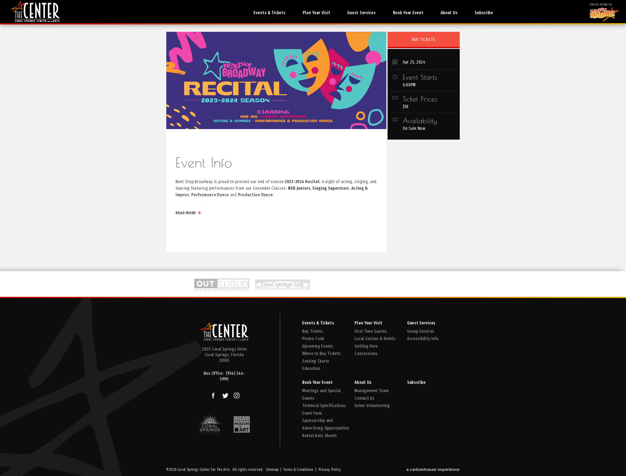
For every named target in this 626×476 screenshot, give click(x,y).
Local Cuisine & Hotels (375, 338)
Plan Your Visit (316, 12)
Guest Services (361, 12)
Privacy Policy (329, 469)
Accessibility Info (423, 338)
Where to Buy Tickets (321, 353)
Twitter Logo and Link (224, 394)
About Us (449, 12)
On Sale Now (414, 128)
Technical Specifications (324, 405)
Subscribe (484, 12)
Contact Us (364, 398)
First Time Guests (371, 331)
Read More (186, 212)
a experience (433, 469)
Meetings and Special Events (321, 394)
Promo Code (313, 338)
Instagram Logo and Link (235, 394)
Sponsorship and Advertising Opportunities (325, 424)
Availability (420, 121)
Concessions (366, 353)
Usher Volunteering (372, 405)
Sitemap (272, 469)
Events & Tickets (270, 12)
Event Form (312, 413)
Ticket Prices (420, 99)
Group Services (421, 331)
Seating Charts (315, 361)
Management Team (372, 390)
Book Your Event (408, 12)
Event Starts (420, 77)
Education (311, 368)
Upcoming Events (317, 346)
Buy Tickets (423, 39)
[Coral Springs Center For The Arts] (224, 333)
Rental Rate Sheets (319, 435)
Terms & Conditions (298, 469)
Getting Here (366, 346)
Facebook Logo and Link (212, 394)
